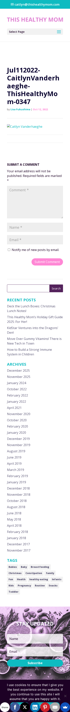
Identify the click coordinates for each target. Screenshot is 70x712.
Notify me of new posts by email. (35, 250)
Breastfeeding (40, 567)
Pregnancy (24, 585)
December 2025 (18, 370)
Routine (40, 585)
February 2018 (17, 532)
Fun (11, 579)
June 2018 (14, 513)
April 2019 (14, 463)
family (50, 573)
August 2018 (16, 507)
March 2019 (15, 470)
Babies (13, 567)
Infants (56, 579)
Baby (24, 567)
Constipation (33, 573)
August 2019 (16, 451)
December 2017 (18, 544)
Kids (11, 585)
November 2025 (18, 377)
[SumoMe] (65, 707)
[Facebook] (15, 707)
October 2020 (17, 420)
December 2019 (18, 439)
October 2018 (17, 501)
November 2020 (18, 414)
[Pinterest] (45, 707)
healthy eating (38, 579)
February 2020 (17, 426)
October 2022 (17, 389)
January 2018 (16, 538)
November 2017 (18, 550)
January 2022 (16, 401)
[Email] (55, 707)
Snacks (53, 585)
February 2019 (17, 476)
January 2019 (16, 482)
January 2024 (16, 383)
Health (21, 579)
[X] (25, 707)
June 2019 (14, 457)
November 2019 (18, 445)
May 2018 (14, 519)
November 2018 (18, 494)
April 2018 (14, 525)
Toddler (13, 591)
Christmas (15, 573)
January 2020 (16, 432)
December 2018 (18, 488)
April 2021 (14, 408)
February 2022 (17, 395)
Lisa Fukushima (20, 109)
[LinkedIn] (35, 707)
